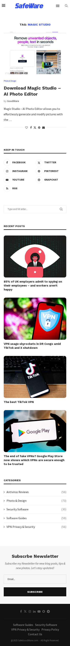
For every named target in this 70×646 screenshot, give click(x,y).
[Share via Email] (43, 127)
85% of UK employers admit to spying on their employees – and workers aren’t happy (33, 285)
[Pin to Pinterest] (39, 127)
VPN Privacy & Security (36, 527)
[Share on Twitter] (35, 127)
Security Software (36, 509)
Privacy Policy (50, 629)
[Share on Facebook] (31, 127)
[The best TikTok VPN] (35, 377)
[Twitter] (25, 611)
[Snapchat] (43, 611)
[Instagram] (30, 611)
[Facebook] (21, 611)
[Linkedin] (34, 611)
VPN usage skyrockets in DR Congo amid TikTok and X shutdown (32, 346)
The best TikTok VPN (19, 402)
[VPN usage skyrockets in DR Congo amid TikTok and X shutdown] (35, 319)
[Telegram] (48, 611)
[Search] (66, 5)
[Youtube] (39, 611)
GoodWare (13, 101)
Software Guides (36, 518)
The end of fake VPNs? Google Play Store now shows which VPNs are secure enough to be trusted (34, 460)
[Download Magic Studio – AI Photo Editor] (35, 53)
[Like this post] (26, 127)
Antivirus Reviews (36, 492)
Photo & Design (36, 500)
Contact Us (35, 634)
